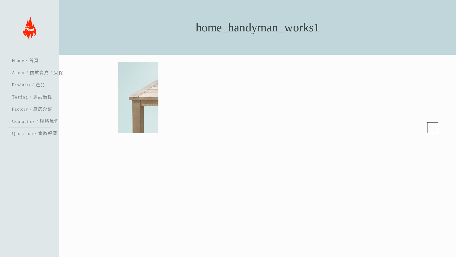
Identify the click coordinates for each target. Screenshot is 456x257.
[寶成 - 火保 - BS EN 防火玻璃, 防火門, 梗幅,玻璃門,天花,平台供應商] (29, 27)
